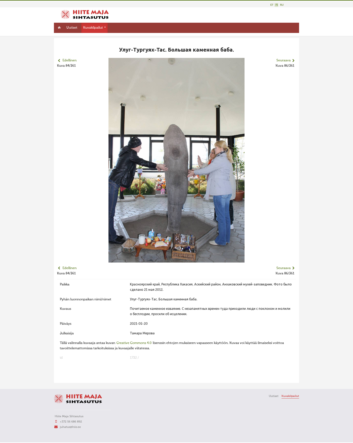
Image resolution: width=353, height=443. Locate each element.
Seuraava (283, 60)
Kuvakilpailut (93, 27)
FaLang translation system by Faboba (71, 377)
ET (271, 5)
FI (277, 5)
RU (282, 5)
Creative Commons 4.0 (134, 343)
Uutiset (71, 27)
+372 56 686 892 (71, 421)
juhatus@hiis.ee (70, 427)
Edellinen (70, 60)
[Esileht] (84, 18)
